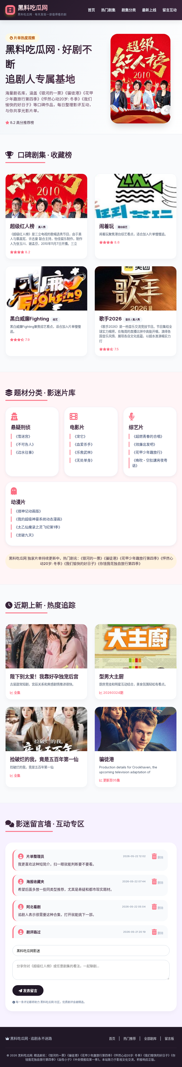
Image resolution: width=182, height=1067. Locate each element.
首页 (91, 10)
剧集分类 (129, 10)
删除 (160, 857)
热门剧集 (108, 10)
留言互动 (169, 10)
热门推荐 (129, 1038)
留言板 (169, 1038)
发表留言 (29, 991)
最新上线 (149, 10)
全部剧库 (150, 1038)
